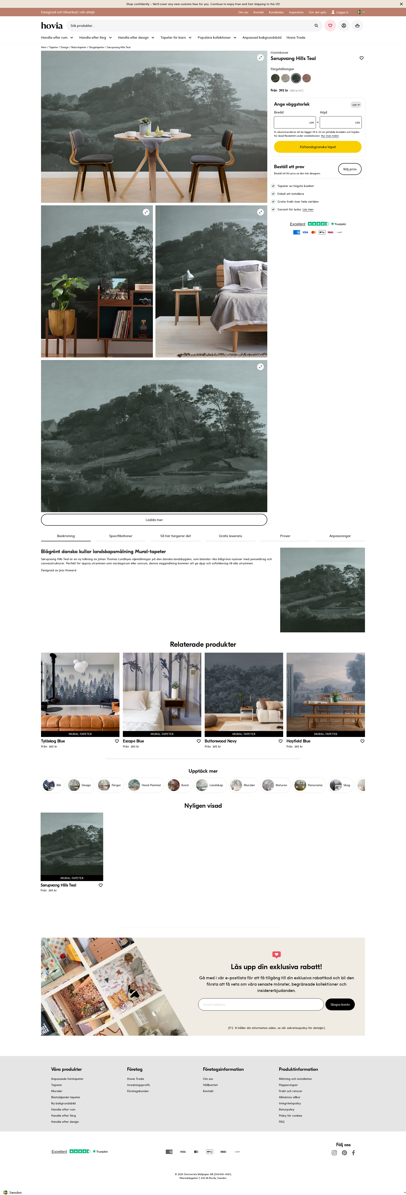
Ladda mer (154, 519)
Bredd (294, 117)
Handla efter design (65, 1122)
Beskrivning (66, 535)
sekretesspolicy (297, 1028)
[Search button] (316, 25)
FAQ (281, 1122)
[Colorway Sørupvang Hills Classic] (275, 78)
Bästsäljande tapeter (65, 1097)
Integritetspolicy (290, 1103)
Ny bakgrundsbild (63, 1103)
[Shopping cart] (357, 25)
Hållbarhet (210, 1085)
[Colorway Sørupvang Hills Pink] (306, 78)
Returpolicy (286, 1109)
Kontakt (208, 1091)
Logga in (342, 12)
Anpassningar (340, 535)
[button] (359, 12)
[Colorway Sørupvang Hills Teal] (296, 78)
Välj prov (350, 169)
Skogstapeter (96, 47)
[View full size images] (260, 57)
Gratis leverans (230, 535)
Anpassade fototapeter (67, 1079)
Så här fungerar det (175, 535)
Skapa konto (340, 1004)
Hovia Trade (135, 1079)
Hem (44, 47)
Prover (285, 535)
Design (65, 47)
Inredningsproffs (138, 1085)
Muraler (56, 1091)
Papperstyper (288, 1085)
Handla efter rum (63, 1109)
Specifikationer (120, 535)
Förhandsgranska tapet (318, 147)
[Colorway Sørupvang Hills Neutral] (285, 78)
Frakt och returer (290, 1091)
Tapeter (53, 47)
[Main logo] (53, 25)
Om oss (208, 1079)
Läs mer (308, 209)
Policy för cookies (290, 1115)
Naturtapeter (78, 47)
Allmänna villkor (289, 1097)
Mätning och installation (295, 1079)
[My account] (344, 25)
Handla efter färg (63, 1115)
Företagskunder (138, 1091)
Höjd (340, 117)
